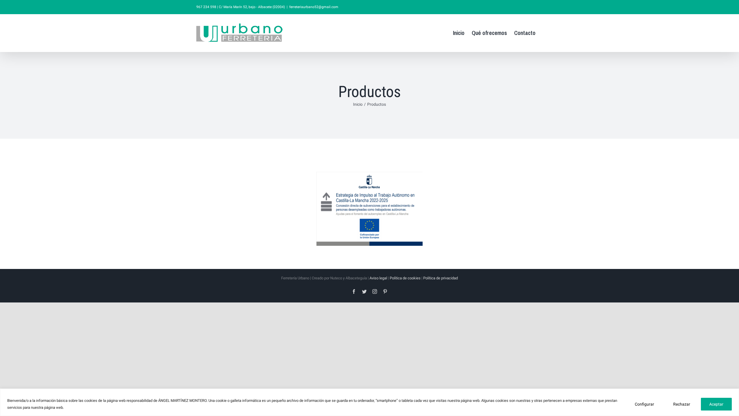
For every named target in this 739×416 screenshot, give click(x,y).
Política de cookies (405, 278)
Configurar (644, 404)
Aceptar (716, 404)
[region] (369, 402)
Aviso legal (378, 278)
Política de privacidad (440, 278)
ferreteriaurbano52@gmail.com (313, 7)
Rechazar (681, 404)
